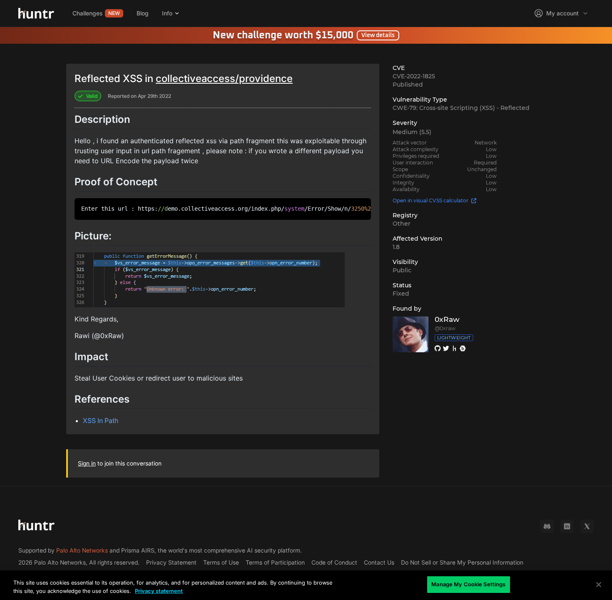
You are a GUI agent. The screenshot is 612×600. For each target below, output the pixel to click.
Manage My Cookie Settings (468, 584)
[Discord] (547, 526)
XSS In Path (100, 420)
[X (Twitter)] (587, 526)
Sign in (87, 463)
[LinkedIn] (567, 526)
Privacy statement (159, 591)
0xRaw (447, 319)
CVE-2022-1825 (414, 76)
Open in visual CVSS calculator (430, 200)
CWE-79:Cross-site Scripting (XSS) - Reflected (461, 108)
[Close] (599, 584)
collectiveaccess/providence (224, 78)
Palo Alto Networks (82, 550)
